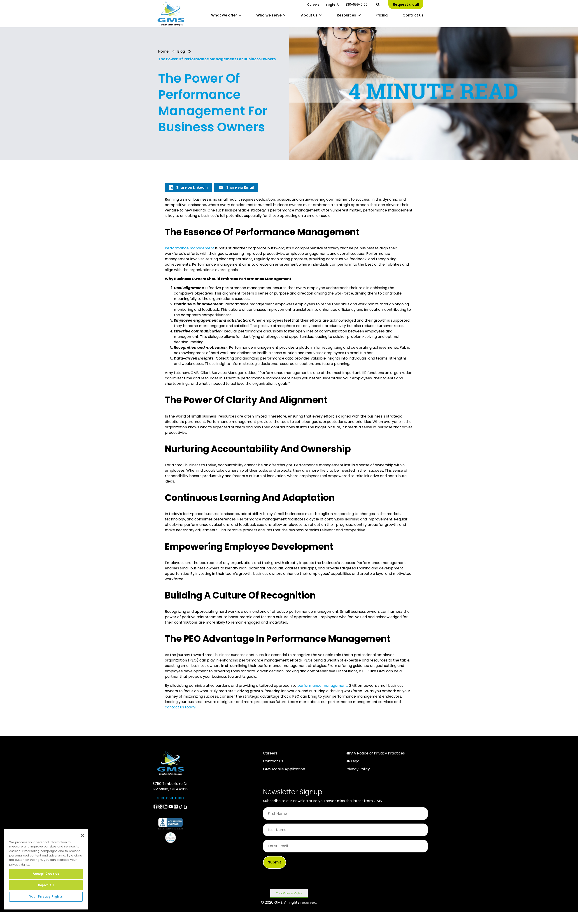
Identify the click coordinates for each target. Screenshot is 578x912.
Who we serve (269, 15)
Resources (346, 15)
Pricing (381, 15)
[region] (46, 869)
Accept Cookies (46, 874)
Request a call (406, 4)
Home (163, 51)
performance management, (322, 685)
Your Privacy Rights (289, 893)
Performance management (189, 248)
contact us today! (180, 707)
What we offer (224, 15)
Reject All (46, 885)
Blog (181, 51)
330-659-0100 (356, 4)
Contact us (413, 15)
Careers (313, 4)
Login (330, 4)
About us (309, 15)
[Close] (83, 835)
